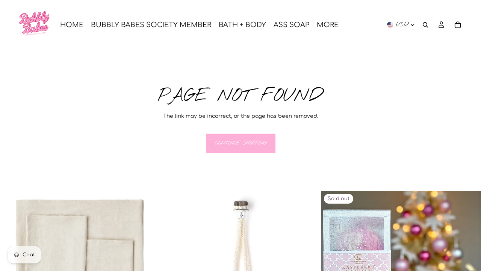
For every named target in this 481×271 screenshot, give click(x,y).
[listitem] (327, 24)
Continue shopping (240, 143)
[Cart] (457, 25)
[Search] (425, 25)
